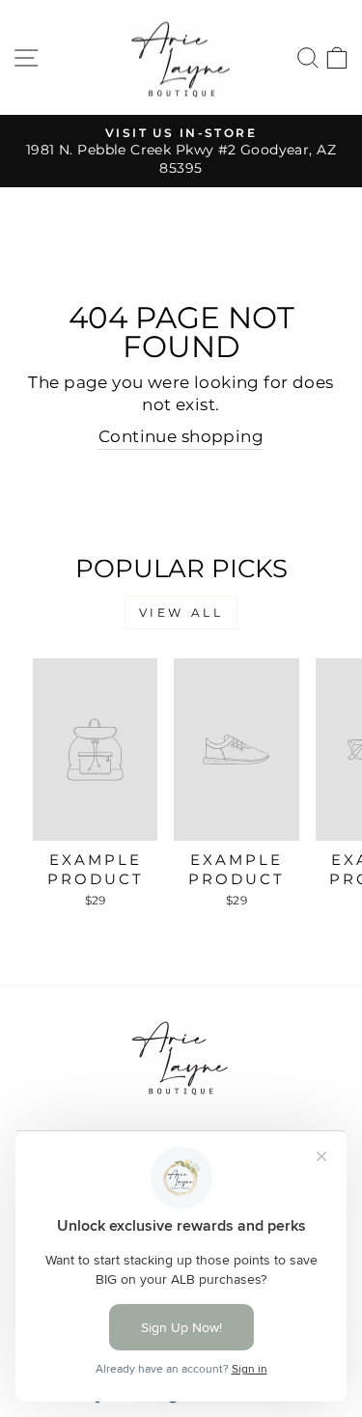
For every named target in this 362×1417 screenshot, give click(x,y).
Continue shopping (181, 436)
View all (181, 612)
